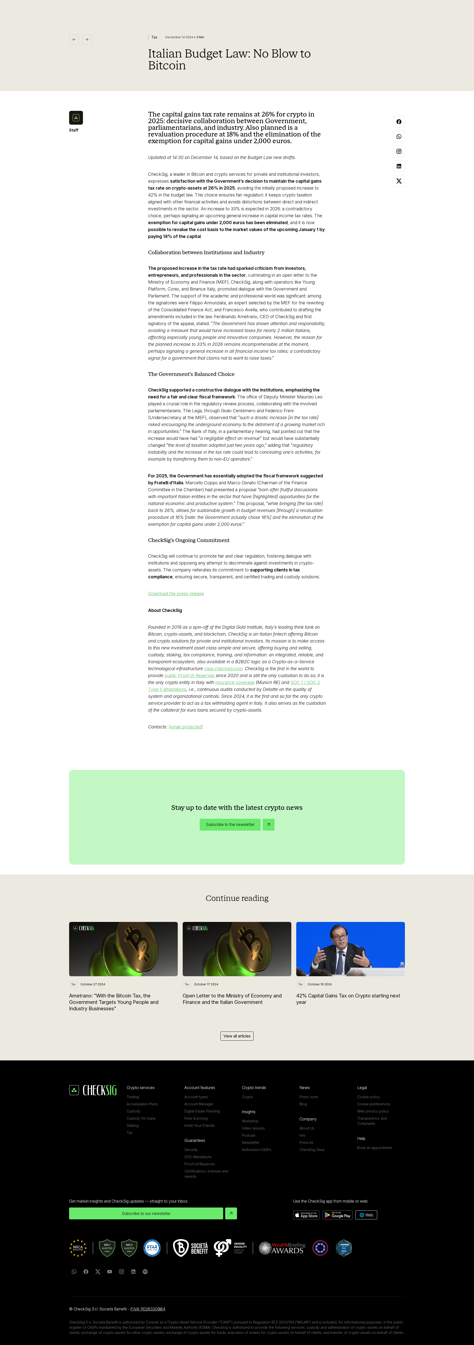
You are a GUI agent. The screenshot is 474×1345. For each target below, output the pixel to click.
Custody (133, 1111)
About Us (306, 1128)
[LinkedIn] (133, 1272)
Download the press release (176, 593)
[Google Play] (338, 1215)
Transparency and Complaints (372, 1121)
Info (302, 1135)
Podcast (248, 1135)
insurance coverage (235, 682)
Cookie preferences (373, 1104)
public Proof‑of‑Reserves (190, 675)
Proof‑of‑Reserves (199, 1164)
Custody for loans (141, 1118)
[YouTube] (110, 1272)
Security (191, 1150)
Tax (129, 1133)
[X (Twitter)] (98, 1272)
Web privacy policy (373, 1111)
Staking (132, 1125)
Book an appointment (374, 1148)
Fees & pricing (196, 1118)
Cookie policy (368, 1097)
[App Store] (306, 1215)
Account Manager (198, 1104)
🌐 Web (366, 1214)
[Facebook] (86, 1272)
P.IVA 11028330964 (147, 1308)
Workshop (250, 1121)
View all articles (237, 1035)
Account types (196, 1097)
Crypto (247, 1097)
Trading (133, 1097)
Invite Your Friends (199, 1125)
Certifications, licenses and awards (206, 1173)
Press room (308, 1097)
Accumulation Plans (142, 1104)
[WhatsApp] (74, 1272)
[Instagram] (121, 1272)
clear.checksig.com (223, 668)
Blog (303, 1104)
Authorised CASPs (256, 1150)
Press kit (306, 1142)
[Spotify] (145, 1272)
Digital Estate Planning (202, 1111)
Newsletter (250, 1142)
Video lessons (253, 1128)
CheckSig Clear (312, 1150)
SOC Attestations (198, 1157)
